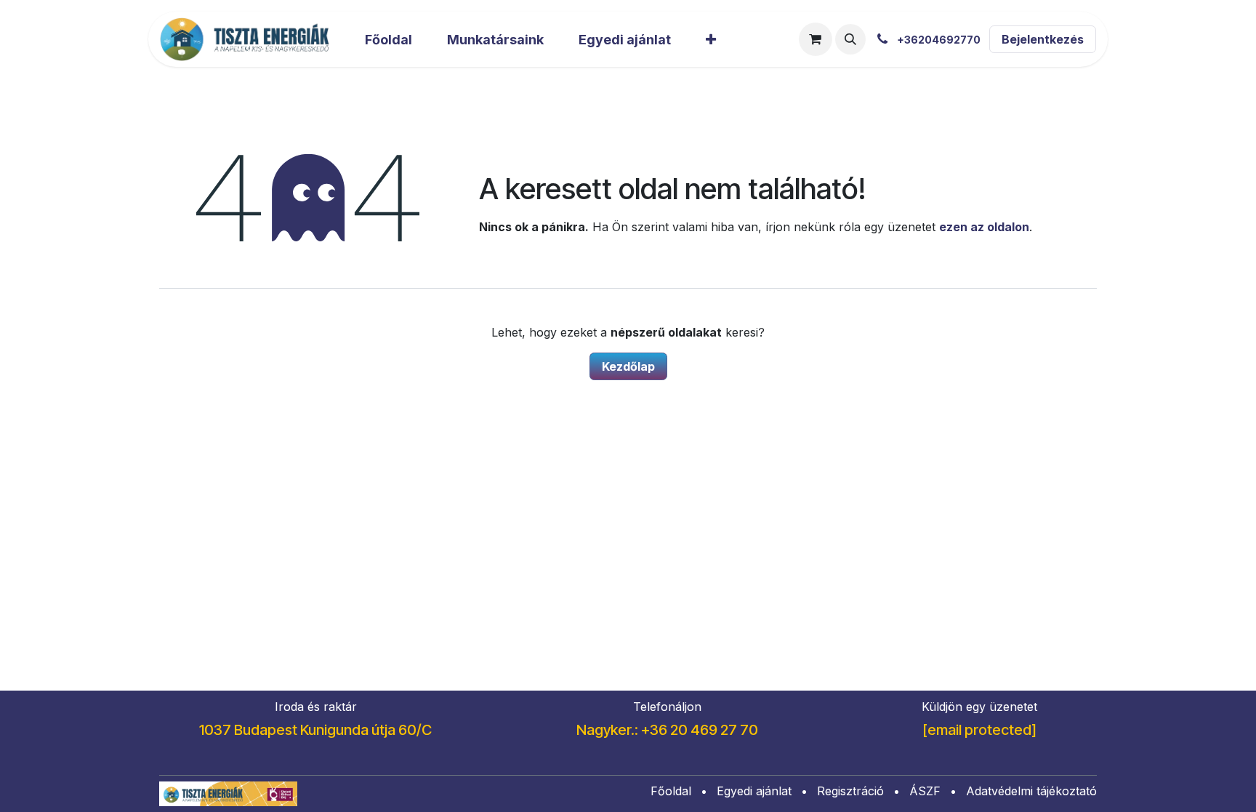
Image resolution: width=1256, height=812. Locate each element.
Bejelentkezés (1043, 39)
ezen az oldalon (984, 227)
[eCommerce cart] (815, 39)
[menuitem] (388, 39)
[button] (850, 39)
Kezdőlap (628, 366)
